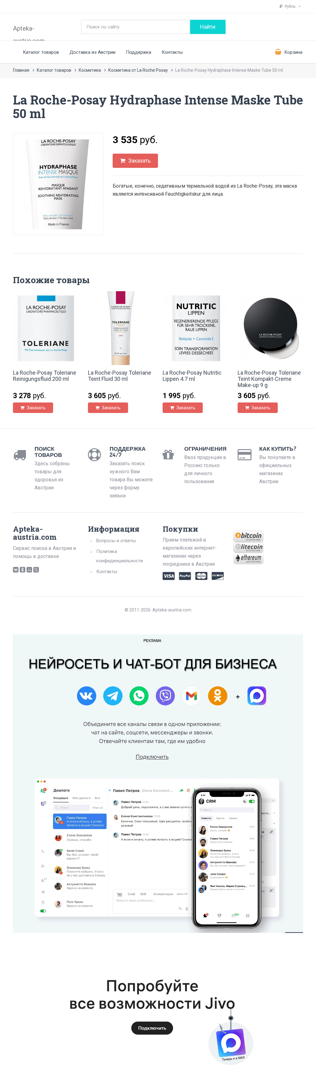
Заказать (139, 160)
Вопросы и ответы (116, 540)
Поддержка (138, 52)
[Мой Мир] (29, 569)
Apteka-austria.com (29, 32)
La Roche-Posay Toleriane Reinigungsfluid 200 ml (44, 375)
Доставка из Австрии (92, 52)
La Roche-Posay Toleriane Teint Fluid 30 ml (119, 375)
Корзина (292, 52)
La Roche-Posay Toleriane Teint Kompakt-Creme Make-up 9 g (269, 378)
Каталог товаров (41, 52)
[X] (36, 569)
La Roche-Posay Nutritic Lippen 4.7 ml (192, 375)
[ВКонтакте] (16, 569)
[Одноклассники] (22, 569)
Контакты (172, 52)
